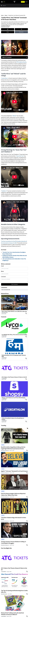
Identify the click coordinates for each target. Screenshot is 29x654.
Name (2, 271)
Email (2, 266)
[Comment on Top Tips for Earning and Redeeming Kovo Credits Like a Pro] (27, 594)
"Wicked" (14, 115)
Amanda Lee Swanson (6, 26)
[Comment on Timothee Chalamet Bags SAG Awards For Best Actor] (27, 521)
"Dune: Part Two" (20, 156)
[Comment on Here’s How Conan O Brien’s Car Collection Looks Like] (26, 313)
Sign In (26, 1)
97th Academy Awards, (21, 62)
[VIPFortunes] (14, 2)
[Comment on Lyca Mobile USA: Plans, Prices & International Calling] (26, 337)
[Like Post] (7, 29)
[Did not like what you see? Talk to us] (21, 29)
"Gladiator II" (4, 191)
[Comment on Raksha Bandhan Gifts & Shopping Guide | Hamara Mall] (26, 358)
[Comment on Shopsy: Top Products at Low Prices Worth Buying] (26, 400)
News (6, 15)
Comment (3, 276)
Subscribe (23, 1)
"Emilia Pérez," (4, 78)
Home (2, 15)
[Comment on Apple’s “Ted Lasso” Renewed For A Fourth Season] (27, 473)
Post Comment (14, 284)
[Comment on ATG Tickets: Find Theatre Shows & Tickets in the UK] (26, 379)
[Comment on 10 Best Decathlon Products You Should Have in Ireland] (26, 421)
